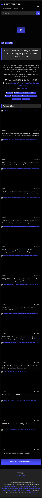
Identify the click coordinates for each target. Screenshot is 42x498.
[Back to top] (36, 492)
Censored (10, 92)
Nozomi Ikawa (24, 83)
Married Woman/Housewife (30, 95)
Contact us (33, 492)
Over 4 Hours (26, 99)
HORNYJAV (21, 475)
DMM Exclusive (17, 95)
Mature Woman (17, 99)
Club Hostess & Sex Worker (28, 92)
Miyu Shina (14, 83)
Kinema (25, 88)
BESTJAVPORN (12, 4)
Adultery (17, 92)
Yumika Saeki (21, 85)
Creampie (9, 95)
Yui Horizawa (34, 83)
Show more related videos (21, 462)
